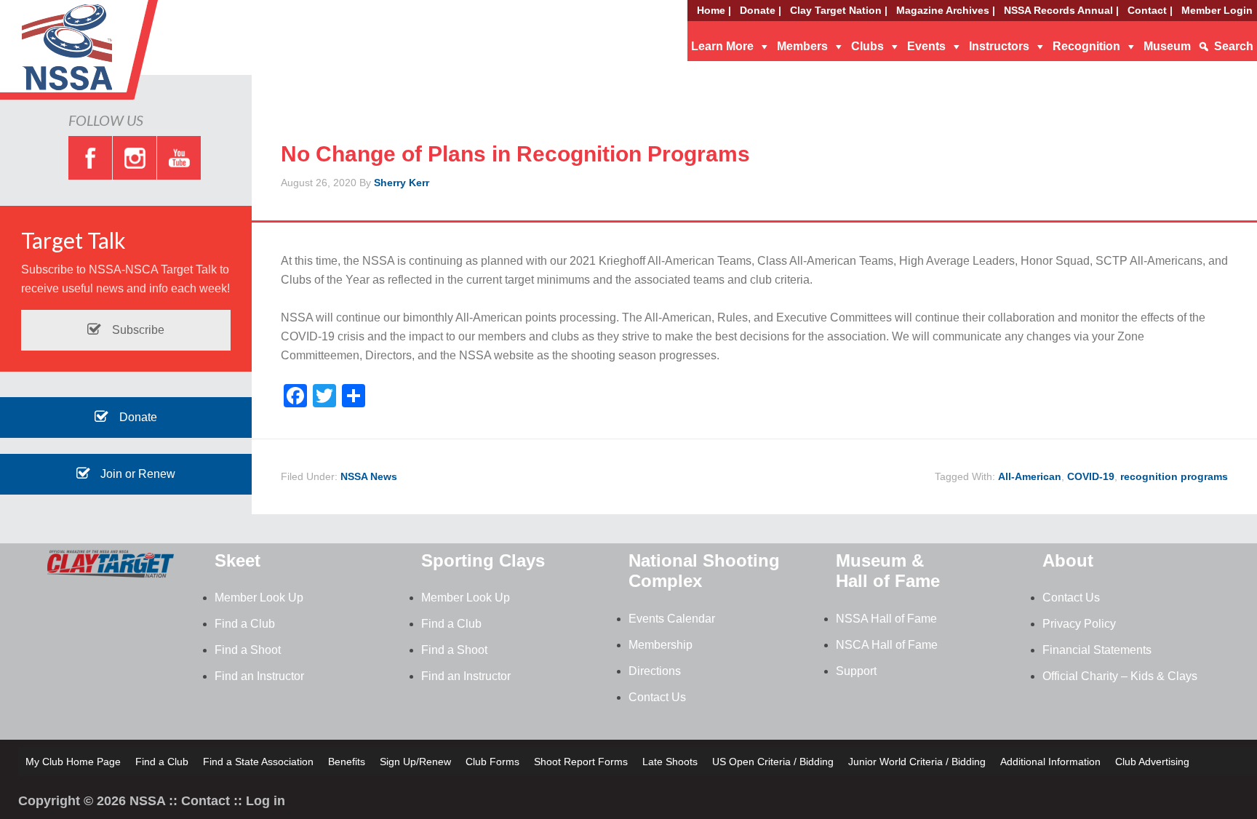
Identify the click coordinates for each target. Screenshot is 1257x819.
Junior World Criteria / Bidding (917, 761)
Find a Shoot (248, 650)
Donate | (760, 10)
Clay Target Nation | (838, 10)
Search (1233, 46)
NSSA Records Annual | (1061, 10)
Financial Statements (1097, 650)
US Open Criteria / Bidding (773, 761)
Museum (1167, 46)
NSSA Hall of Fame (886, 618)
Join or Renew (136, 474)
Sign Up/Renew (415, 761)
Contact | (1150, 10)
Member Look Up (259, 597)
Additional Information (1050, 761)
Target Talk (73, 240)
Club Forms (492, 761)
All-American (1029, 476)
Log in (265, 801)
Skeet (237, 560)
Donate (136, 417)
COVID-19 (1090, 476)
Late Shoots (670, 761)
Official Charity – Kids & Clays (1119, 676)
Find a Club (245, 624)
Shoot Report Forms (581, 761)
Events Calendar (671, 618)
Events (926, 46)
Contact (205, 801)
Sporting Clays (483, 560)
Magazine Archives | (945, 10)
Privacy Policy (1079, 624)
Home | (714, 10)
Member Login (1217, 10)
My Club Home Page (73, 761)
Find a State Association (258, 761)
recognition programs (1174, 476)
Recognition (1086, 46)
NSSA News (368, 476)
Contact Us (657, 697)
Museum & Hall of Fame (888, 571)
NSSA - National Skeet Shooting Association (116, 54)
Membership (660, 645)
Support (856, 671)
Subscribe (136, 330)
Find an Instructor (259, 676)
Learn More (722, 46)
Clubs (867, 46)
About (1067, 560)
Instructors (999, 46)
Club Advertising (1152, 761)
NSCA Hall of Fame (887, 645)
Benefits (346, 761)
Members (802, 46)
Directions (654, 671)
